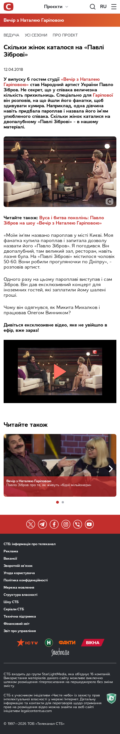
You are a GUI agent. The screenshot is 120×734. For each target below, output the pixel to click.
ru (103, 6)
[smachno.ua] (60, 652)
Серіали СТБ (14, 609)
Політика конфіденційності (26, 580)
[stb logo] (8, 7)
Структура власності (20, 595)
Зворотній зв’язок (18, 566)
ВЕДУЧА (11, 35)
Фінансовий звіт (17, 624)
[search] (92, 6)
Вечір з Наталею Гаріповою (34, 20)
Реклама (11, 551)
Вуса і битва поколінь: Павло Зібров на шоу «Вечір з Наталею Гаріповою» (54, 220)
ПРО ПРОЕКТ (65, 35)
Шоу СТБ (11, 602)
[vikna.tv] (93, 643)
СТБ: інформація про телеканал (30, 544)
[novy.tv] (49, 643)
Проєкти (53, 6)
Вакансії (10, 558)
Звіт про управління (20, 631)
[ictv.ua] (27, 643)
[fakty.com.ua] (67, 643)
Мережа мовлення (19, 587)
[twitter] (30, 524)
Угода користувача (19, 573)
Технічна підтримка (20, 616)
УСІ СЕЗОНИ (36, 35)
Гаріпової (103, 95)
